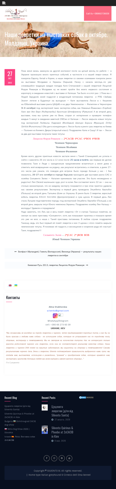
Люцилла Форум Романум (46, 138)
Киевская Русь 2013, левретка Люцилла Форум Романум (56, 265)
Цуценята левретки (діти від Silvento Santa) (62, 410)
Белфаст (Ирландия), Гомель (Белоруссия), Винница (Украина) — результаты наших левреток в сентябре (59, 253)
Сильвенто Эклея (52, 235)
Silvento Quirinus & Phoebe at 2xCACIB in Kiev (62, 432)
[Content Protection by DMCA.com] (86, 397)
